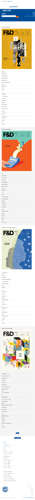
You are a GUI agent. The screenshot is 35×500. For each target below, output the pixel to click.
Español (32, 493)
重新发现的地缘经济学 (5, 75)
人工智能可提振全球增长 (5, 196)
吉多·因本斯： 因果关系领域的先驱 (6, 423)
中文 (2, 22)
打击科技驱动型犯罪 (4, 378)
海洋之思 (3, 218)
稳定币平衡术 (3, 380)
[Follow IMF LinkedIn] (4, 1)
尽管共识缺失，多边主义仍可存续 (6, 399)
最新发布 (28, 486)
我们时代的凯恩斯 (4, 106)
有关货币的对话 (4, 382)
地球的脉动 (3, 275)
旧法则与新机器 (4, 207)
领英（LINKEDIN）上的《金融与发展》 (7, 453)
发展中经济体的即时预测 (5, 283)
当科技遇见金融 (4, 384)
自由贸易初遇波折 (4, 407)
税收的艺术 (3, 215)
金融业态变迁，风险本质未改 (6, 376)
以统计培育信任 (4, 296)
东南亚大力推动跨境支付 (5, 389)
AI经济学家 (3, 319)
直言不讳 (3, 115)
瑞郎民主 (3, 124)
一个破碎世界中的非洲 (5, 96)
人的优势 (3, 302)
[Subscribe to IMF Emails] (11, 1)
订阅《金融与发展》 (17, 437)
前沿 (2, 306)
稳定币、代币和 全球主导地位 (6, 386)
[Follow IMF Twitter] (2, 1)
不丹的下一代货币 (4, 222)
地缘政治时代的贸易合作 (5, 78)
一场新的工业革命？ (4, 304)
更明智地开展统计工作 (5, 308)
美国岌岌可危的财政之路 (5, 199)
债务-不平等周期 (4, 177)
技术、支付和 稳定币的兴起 (5, 392)
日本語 (31, 490)
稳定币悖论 (3, 294)
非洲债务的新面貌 (4, 175)
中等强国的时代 (4, 98)
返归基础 (3, 111)
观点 (2, 92)
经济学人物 (3, 118)
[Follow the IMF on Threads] (7, 1)
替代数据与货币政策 (4, 272)
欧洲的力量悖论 (4, 94)
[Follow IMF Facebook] (3, 1)
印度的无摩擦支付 (4, 373)
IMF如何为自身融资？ (5, 312)
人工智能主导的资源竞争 (5, 281)
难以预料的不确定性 (4, 409)
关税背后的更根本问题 (5, 401)
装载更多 (17, 433)
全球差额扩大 (3, 419)
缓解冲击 (3, 89)
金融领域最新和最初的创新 (5, 416)
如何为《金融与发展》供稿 (6, 446)
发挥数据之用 (3, 287)
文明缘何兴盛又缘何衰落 (5, 299)
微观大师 (3, 120)
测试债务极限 (3, 190)
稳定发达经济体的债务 (5, 184)
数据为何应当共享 (4, 291)
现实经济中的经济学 (4, 116)
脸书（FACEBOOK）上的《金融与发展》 (8, 452)
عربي (31, 486)
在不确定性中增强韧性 (5, 316)
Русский (32, 492)
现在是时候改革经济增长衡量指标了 (6, 279)
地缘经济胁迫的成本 (4, 80)
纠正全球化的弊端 (4, 104)
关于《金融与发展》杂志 (6, 444)
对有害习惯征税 (4, 204)
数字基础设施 (3, 202)
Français (32, 489)
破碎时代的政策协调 (4, 182)
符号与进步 (3, 323)
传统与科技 (3, 427)
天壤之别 (3, 194)
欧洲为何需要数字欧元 (5, 397)
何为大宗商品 (3, 113)
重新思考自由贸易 (4, 100)
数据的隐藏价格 (4, 277)
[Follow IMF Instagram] (27, 497)
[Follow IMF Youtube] (8, 1)
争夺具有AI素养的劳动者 (5, 211)
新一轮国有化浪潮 (4, 73)
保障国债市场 (3, 180)
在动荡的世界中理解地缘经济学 (6, 82)
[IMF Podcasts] (31, 497)
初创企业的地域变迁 (4, 411)
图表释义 (3, 88)
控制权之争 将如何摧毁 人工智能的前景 (7, 405)
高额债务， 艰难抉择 (4, 186)
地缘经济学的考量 (4, 86)
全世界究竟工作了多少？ (5, 108)
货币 (2, 122)
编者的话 (3, 84)
